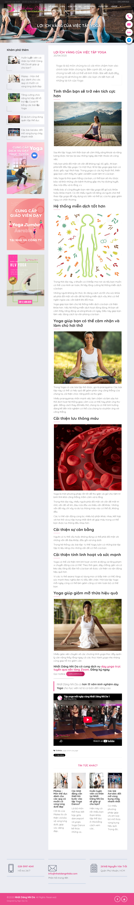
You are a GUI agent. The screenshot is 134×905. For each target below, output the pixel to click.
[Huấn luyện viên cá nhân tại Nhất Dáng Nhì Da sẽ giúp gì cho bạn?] (14, 59)
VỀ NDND (53, 6)
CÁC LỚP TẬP (75, 6)
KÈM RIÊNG (90, 6)
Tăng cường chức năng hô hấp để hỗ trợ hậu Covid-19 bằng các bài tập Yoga (31, 101)
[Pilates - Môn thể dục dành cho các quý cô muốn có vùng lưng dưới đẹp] (14, 78)
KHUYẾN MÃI (54, 11)
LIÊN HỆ (77, 11)
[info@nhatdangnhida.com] (129, 24)
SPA (63, 6)
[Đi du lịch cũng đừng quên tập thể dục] (14, 118)
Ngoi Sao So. (22, 901)
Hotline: (119, 2)
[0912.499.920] (129, 16)
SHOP (114, 6)
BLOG (67, 11)
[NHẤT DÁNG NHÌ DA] (26, 8)
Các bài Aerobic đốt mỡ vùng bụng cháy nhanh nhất (32, 133)
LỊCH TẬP (103, 6)
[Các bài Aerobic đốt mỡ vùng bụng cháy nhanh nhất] (14, 132)
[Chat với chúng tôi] (129, 40)
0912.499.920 (75, 673)
